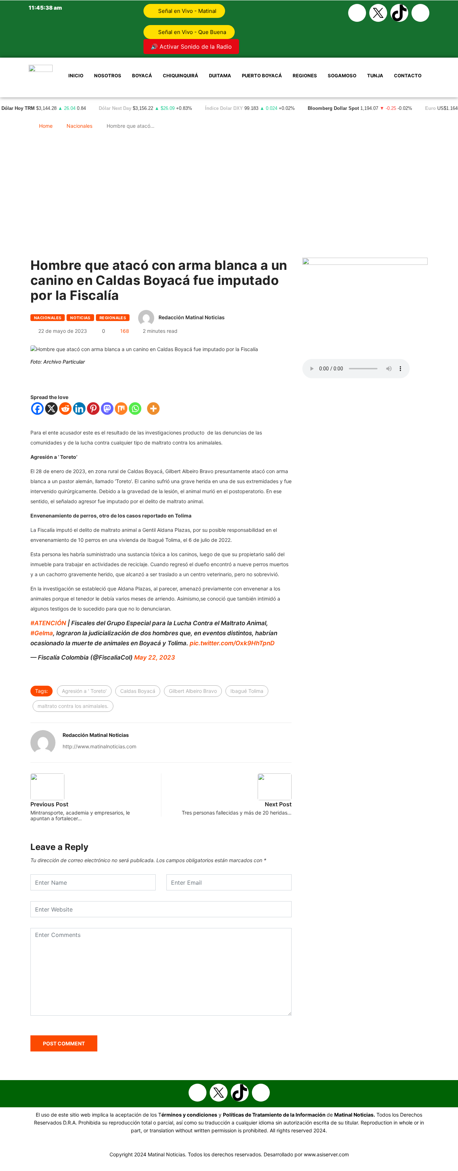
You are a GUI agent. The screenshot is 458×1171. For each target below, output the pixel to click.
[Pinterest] (93, 408)
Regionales (112, 317)
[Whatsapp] (420, 13)
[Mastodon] (107, 408)
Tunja (375, 75)
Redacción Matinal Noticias (192, 317)
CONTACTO (408, 75)
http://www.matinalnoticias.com (99, 746)
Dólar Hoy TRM (18, 108)
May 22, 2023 (154, 657)
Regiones (305, 75)
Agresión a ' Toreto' (84, 691)
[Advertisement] (229, 197)
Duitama (220, 75)
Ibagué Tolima (246, 691)
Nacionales (79, 126)
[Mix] (121, 408)
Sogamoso (342, 75)
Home (46, 126)
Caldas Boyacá (137, 691)
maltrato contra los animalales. (73, 706)
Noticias (80, 317)
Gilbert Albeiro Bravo (193, 691)
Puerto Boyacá (262, 75)
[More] (153, 408)
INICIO (75, 75)
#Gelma (41, 633)
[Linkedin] (79, 408)
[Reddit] (65, 408)
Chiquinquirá (180, 75)
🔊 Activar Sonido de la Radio (191, 46)
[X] (51, 408)
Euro (430, 108)
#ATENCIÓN (48, 623)
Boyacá (142, 75)
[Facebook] (357, 13)
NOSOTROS (107, 75)
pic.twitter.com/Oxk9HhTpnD (232, 643)
